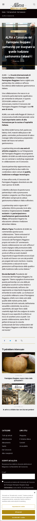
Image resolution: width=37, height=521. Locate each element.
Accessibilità (24, 446)
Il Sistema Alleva (25, 439)
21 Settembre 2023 (18, 406)
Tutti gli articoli (11, 12)
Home (3, 12)
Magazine (23, 435)
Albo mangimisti (7, 453)
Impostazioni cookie (18, 506)
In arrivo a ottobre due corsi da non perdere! (18, 409)
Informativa (8, 487)
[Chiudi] (34, 492)
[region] (18, 505)
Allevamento (6, 443)
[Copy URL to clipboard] (21, 340)
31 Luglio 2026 (18, 375)
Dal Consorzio (21, 12)
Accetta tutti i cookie (18, 517)
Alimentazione (7, 439)
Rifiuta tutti (18, 512)
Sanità (4, 446)
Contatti (22, 443)
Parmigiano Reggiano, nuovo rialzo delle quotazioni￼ (18, 379)
